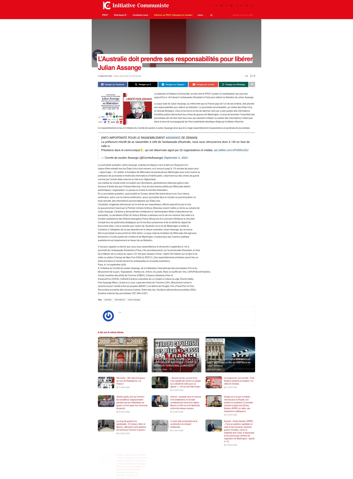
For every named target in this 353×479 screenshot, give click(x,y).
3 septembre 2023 (105, 76)
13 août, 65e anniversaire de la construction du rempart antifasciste (183, 424)
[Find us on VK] (241, 5)
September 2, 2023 (176, 158)
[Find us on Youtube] (221, 5)
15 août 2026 (231, 387)
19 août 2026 (161, 369)
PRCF (105, 14)
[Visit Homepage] (135, 5)
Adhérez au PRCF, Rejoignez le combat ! (173, 14)
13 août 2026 (177, 430)
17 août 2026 (123, 387)
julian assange (134, 299)
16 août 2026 (177, 390)
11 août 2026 (177, 469)
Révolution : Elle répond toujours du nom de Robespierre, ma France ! (131, 380)
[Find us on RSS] (226, 5)
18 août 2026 (214, 369)
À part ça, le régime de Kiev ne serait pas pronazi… (120, 363)
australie (108, 299)
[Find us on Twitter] (216, 5)
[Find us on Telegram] (231, 5)
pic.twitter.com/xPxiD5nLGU (231, 150)
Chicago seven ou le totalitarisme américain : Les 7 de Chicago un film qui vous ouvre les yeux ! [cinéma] (230, 362)
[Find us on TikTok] (252, 5)
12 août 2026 (123, 475)
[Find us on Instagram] (236, 5)
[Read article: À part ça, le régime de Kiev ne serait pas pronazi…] (123, 354)
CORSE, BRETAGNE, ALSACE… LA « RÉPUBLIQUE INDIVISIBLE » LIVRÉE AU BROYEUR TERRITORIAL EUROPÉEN (175, 362)
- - (120, 312)
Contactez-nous (140, 14)
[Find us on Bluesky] (247, 5)
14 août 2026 (177, 412)
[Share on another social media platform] (252, 84)
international (120, 299)
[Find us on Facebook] (211, 5)
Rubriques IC (120, 14)
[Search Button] (211, 15)
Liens (200, 14)
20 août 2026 (107, 369)
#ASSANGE (173, 138)
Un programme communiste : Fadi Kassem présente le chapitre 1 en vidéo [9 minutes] (239, 380)
